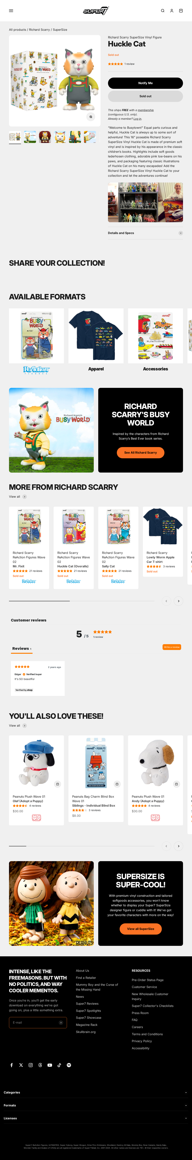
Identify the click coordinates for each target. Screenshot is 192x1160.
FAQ (134, 1020)
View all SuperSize (140, 929)
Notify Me (145, 83)
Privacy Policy (142, 1041)
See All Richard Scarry (140, 452)
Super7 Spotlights (88, 1011)
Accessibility (140, 1048)
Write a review (172, 647)
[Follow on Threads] (40, 1065)
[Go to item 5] (75, 137)
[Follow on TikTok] (59, 1065)
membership (146, 110)
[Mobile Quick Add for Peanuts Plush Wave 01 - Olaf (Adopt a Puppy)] (57, 784)
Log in (137, 118)
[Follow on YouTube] (49, 1065)
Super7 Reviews (87, 1003)
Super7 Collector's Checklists (152, 1006)
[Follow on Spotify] (68, 1065)
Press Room (140, 1013)
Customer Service (144, 987)
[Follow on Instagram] (30, 1065)
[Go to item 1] (15, 137)
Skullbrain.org (86, 1032)
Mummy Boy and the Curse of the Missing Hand (97, 987)
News (80, 996)
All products (18, 29)
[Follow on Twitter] (21, 1065)
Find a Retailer (86, 978)
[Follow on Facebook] (11, 1065)
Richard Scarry (40, 29)
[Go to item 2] (30, 137)
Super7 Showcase (88, 1017)
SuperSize (60, 29)
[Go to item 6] (90, 137)
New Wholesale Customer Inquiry (150, 996)
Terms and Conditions (147, 1034)
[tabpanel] (96, 678)
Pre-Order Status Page (148, 980)
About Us (82, 970)
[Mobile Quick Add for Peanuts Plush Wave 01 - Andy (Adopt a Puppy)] (176, 784)
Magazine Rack (87, 1025)
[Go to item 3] (45, 137)
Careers (137, 1027)
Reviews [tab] (21, 648)
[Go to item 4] (60, 137)
